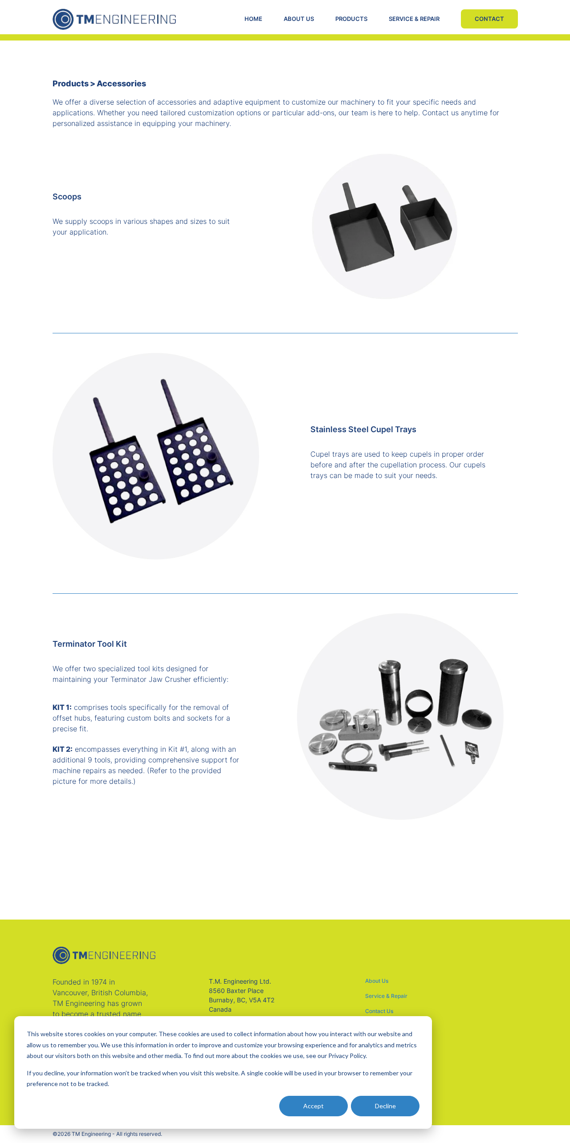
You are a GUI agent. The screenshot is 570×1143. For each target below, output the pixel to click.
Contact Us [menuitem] (379, 1011)
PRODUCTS (351, 18)
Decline (385, 1106)
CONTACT (489, 18)
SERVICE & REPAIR (414, 18)
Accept (313, 1106)
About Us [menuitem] (376, 981)
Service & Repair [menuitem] (386, 996)
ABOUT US (299, 18)
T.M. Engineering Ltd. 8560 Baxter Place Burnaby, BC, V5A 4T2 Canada (241, 995)
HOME (253, 18)
